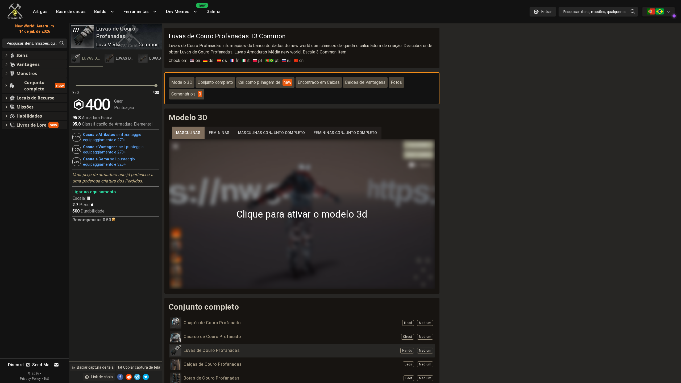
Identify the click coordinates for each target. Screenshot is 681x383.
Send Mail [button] (42, 364)
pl (257, 60)
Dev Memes (184, 9)
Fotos (396, 82)
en (195, 60)
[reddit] (129, 377)
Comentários (186, 94)
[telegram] (137, 377)
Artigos (40, 11)
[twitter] (146, 377)
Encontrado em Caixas (319, 82)
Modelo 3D (181, 82)
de (208, 60)
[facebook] (120, 377)
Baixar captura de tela (95, 367)
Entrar (546, 12)
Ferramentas (136, 11)
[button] (34, 55)
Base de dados (71, 11)
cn (299, 60)
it (246, 60)
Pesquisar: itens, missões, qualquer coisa (597, 12)
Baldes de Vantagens (365, 82)
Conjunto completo (215, 82)
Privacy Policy (30, 379)
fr (234, 60)
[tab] (86, 58)
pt (272, 60)
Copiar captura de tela (141, 367)
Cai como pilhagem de (264, 82)
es (222, 60)
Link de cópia (102, 377)
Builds (100, 11)
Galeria (213, 11)
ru (286, 60)
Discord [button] (16, 364)
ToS (46, 379)
